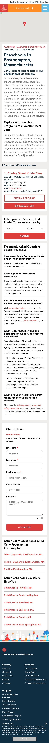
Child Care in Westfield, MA (18, 602)
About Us (6, 668)
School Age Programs (11, 720)
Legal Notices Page (26, 735)
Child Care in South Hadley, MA (21, 595)
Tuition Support (30, 668)
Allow (24, 739)
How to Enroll (30, 320)
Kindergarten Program (11, 716)
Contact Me (24, 527)
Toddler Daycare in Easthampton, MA (24, 562)
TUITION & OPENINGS (24, 198)
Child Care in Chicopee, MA (19, 610)
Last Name (12, 460)
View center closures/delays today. (18, 654)
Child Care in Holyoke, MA (18, 587)
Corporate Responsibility (34, 683)
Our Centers (7, 676)
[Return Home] (4, 8)
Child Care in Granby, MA (17, 617)
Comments (11, 497)
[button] (24, 24)
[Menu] (45, 8)
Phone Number (13, 484)
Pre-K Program (8, 712)
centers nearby (23, 8)
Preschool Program (10, 708)
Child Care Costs (31, 676)
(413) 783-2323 (15, 188)
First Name (12, 448)
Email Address (13, 472)
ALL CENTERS (9, 47)
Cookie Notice (41, 730)
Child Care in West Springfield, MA (22, 624)
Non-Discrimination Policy (35, 680)
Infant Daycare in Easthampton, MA (23, 554)
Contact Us (7, 672)
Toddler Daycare (9, 705)
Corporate (6, 683)
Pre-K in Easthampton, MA (18, 569)
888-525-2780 (13, 434)
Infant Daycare (8, 701)
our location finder (16, 308)
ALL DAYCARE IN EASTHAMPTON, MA (31, 47)
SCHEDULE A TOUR (24, 206)
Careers (5, 680)
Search (24, 236)
